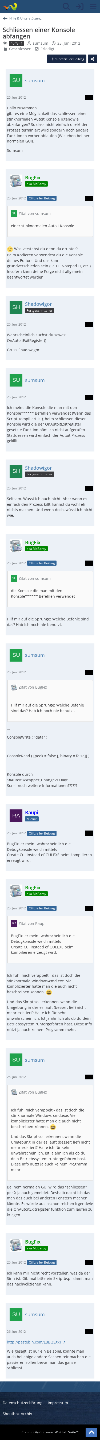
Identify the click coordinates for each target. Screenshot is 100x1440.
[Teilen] (92, 59)
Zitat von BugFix (33, 687)
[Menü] (93, 6)
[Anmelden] (79, 6)
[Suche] (66, 6)
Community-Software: (50, 1432)
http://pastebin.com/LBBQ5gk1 (34, 1342)
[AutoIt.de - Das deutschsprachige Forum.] (10, 6)
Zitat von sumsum (35, 213)
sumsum (40, 43)
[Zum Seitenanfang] (91, 1432)
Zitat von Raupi (32, 923)
